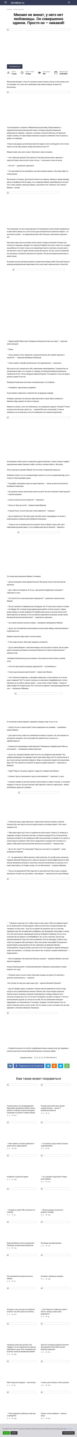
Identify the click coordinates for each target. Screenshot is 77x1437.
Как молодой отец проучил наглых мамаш (20, 1277)
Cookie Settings (68, 1433)
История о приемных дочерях (52, 1276)
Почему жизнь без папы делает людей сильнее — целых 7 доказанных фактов (53, 1108)
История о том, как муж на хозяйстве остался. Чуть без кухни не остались (21, 1310)
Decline (14, 1433)
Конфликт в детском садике (17, 1177)
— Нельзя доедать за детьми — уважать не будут (52, 1211)
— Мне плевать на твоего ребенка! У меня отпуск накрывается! (20, 1145)
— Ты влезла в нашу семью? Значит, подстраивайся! (54, 1145)
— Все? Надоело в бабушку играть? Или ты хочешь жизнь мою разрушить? (54, 1311)
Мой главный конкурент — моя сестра (21, 1382)
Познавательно (14, 66)
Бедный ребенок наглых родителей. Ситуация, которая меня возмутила (20, 1244)
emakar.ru (17, 2)
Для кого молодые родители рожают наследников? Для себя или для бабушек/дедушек (55, 1347)
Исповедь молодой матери (51, 1243)
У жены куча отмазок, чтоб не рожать (55, 1382)
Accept (6, 1433)
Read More (69, 1428)
